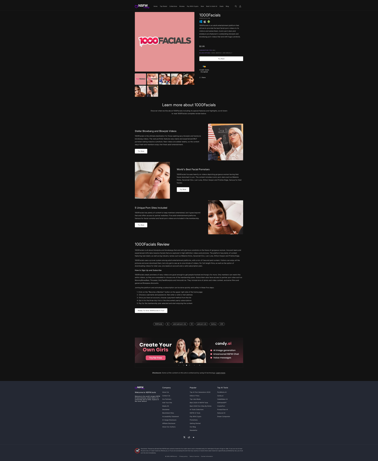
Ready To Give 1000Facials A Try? (151, 310)
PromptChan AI (222, 409)
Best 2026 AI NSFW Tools (199, 402)
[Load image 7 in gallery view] (152, 91)
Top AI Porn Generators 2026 (200, 392)
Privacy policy (183, 456)
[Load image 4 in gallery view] (176, 79)
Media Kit (165, 406)
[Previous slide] (179, 365)
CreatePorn (221, 406)
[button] (236, 6)
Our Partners (166, 399)
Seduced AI (221, 413)
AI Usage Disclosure (169, 420)
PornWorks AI (222, 392)
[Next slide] (194, 365)
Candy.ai (220, 396)
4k (168, 324)
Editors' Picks (194, 396)
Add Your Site (167, 402)
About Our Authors (168, 427)
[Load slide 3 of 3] (189, 365)
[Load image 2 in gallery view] (152, 79)
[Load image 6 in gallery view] (140, 91)
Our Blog (193, 427)
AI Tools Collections (196, 409)
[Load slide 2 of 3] (186, 365)
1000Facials (158, 324)
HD (192, 324)
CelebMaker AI (222, 399)
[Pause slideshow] (199, 365)
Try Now (221, 59)
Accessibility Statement (170, 416)
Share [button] (204, 77)
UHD (221, 324)
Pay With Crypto (195, 416)
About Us (165, 392)
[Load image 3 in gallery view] (164, 79)
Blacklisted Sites (168, 413)
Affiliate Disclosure (168, 423)
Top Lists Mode (195, 399)
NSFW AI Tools (195, 413)
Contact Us (166, 396)
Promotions (194, 420)
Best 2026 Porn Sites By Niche (200, 406)
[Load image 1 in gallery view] (140, 79)
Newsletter (193, 430)
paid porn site (201, 324)
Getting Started (195, 423)
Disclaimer (166, 409)
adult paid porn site (179, 324)
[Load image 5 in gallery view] (188, 79)
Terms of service (194, 456)
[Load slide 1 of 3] (183, 365)
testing (213, 324)
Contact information (207, 456)
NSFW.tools (173, 456)
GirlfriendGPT (222, 402)
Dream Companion (223, 416)
